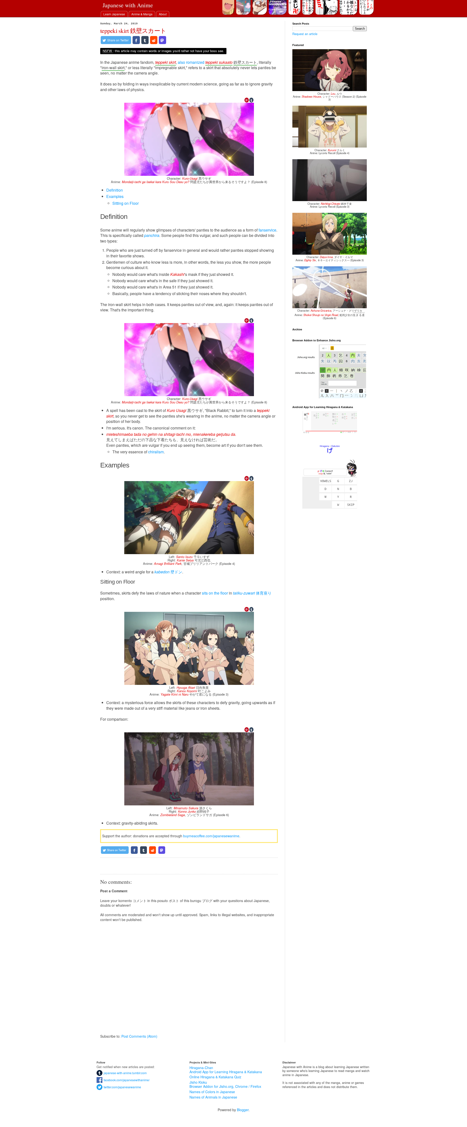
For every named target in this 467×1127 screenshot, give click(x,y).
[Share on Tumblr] (145, 40)
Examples (115, 196)
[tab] (114, 14)
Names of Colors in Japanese (212, 1091)
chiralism (156, 452)
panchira (151, 235)
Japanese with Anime (128, 5)
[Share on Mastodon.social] (162, 40)
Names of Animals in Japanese (213, 1097)
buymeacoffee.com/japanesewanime (211, 835)
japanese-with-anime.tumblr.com (124, 1073)
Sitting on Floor (125, 203)
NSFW (107, 50)
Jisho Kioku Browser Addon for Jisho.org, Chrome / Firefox (225, 1084)
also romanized (191, 62)
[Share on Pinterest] (246, 100)
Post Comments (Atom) (139, 1036)
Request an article (304, 34)
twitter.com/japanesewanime (121, 1087)
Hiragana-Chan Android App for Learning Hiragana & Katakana (225, 1069)
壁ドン (168, 572)
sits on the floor (215, 593)
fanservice (267, 230)
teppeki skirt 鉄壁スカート (133, 31)
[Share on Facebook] (136, 40)
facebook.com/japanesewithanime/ (126, 1080)
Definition (114, 190)
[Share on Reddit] (153, 40)
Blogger (243, 1109)
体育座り (252, 593)
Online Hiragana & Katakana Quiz (215, 1076)
